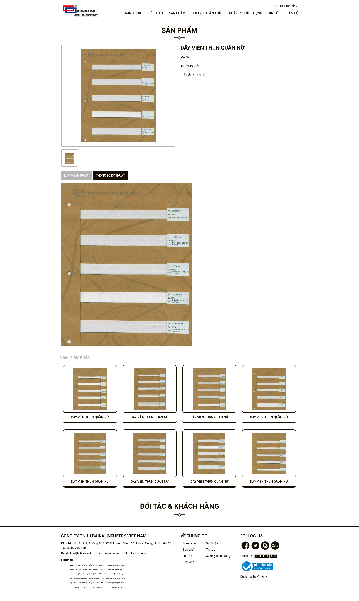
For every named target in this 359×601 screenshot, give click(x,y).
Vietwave (263, 576)
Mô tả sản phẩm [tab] (76, 175)
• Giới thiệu (211, 543)
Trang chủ (132, 13)
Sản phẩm (177, 13)
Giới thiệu (155, 13)
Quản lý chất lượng (245, 13)
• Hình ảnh (187, 562)
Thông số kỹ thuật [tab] (110, 175)
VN (277, 5)
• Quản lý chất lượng (217, 556)
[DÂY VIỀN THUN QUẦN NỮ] (69, 158)
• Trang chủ (188, 543)
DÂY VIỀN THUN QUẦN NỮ (90, 417)
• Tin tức (209, 549)
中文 (295, 5)
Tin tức (274, 13)
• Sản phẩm (188, 549)
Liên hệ (292, 13)
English (285, 5)
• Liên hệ (186, 556)
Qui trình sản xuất (207, 13)
